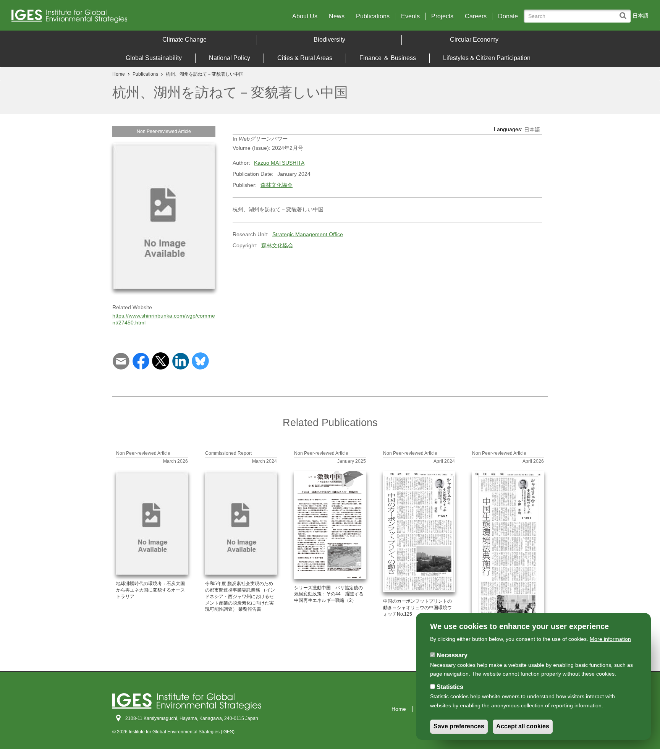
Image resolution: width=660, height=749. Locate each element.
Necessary (452, 655)
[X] (160, 360)
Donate (508, 16)
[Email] (120, 360)
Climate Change (184, 39)
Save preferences (459, 726)
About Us (304, 16)
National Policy (229, 58)
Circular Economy (474, 39)
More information (610, 639)
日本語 (640, 16)
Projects (442, 16)
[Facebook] (140, 360)
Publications (373, 16)
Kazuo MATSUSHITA (279, 163)
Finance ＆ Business (387, 58)
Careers (476, 16)
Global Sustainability (154, 58)
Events (410, 16)
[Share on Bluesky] (200, 360)
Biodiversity (329, 39)
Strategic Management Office (307, 234)
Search (624, 12)
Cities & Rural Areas (304, 58)
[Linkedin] (180, 360)
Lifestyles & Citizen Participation (487, 58)
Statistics (450, 687)
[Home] (89, 18)
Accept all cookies (522, 726)
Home (118, 74)
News (337, 16)
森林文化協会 (276, 185)
